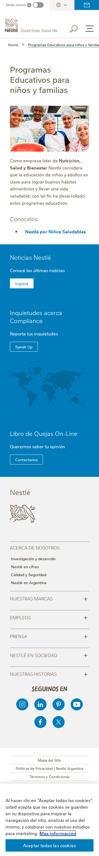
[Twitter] (59, 722)
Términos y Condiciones (50, 776)
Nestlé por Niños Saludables (55, 231)
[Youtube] (77, 704)
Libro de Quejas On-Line (43, 433)
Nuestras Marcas (49, 598)
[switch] (38, 5)
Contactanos (26, 459)
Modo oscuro (16, 5)
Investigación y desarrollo (33, 558)
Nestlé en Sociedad (49, 655)
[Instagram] (22, 704)
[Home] (31, 25)
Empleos (49, 617)
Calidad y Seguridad (28, 574)
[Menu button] (89, 28)
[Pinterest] (59, 704)
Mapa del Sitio (49, 759)
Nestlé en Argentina (28, 582)
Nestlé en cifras (25, 566)
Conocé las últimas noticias (37, 270)
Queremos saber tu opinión (37, 446)
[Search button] (78, 27)
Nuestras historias (49, 673)
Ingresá (21, 283)
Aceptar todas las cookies (49, 845)
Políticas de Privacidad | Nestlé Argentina (49, 768)
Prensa (49, 636)
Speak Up (23, 346)
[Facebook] (40, 722)
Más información (58, 833)
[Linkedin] (40, 704)
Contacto (87, 5)
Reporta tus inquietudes (34, 333)
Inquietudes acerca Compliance (36, 316)
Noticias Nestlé (30, 257)
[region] (49, 820)
